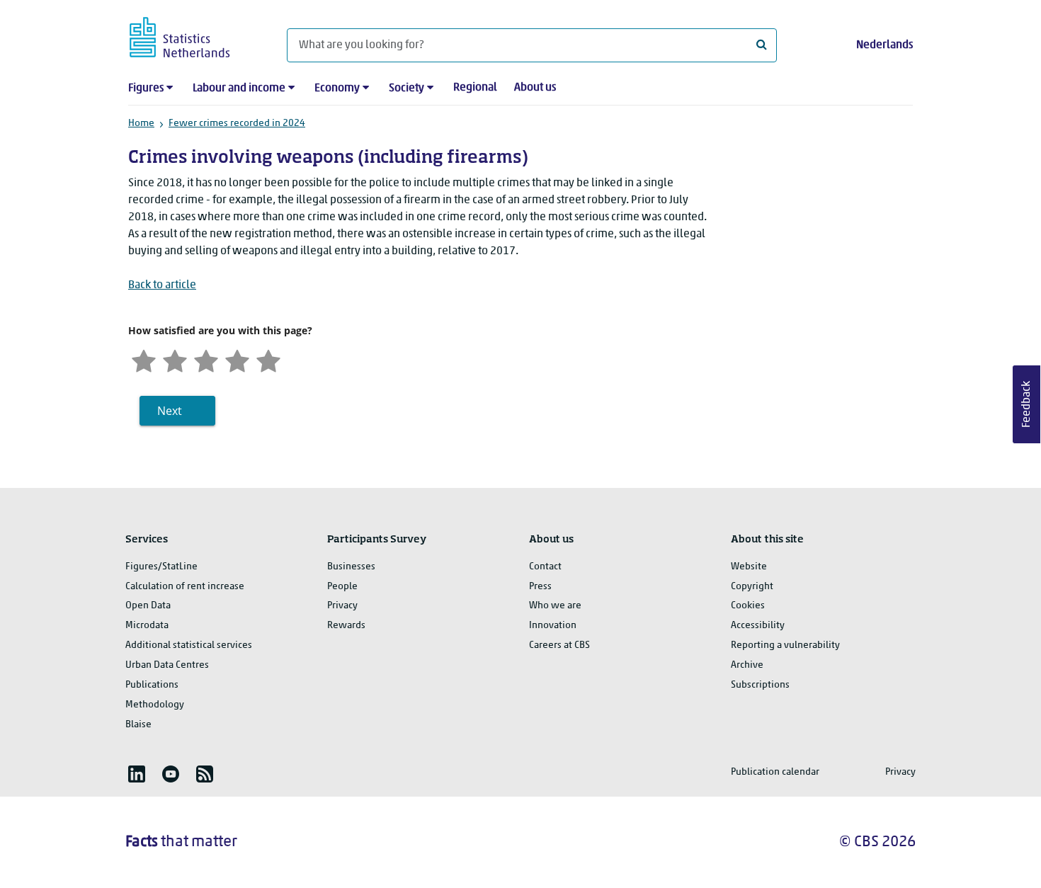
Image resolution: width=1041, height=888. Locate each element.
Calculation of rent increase (184, 586)
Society (406, 88)
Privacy (342, 605)
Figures (146, 88)
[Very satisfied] (268, 359)
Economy (337, 88)
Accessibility (758, 625)
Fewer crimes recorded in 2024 (237, 123)
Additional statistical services (188, 645)
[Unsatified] (174, 359)
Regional (475, 87)
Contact (545, 566)
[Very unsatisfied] (143, 359)
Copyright (752, 586)
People (342, 586)
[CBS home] (193, 35)
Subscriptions (760, 685)
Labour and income (239, 88)
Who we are (555, 605)
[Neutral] (206, 359)
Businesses (351, 566)
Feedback (1027, 404)
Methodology (154, 705)
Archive (747, 665)
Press (540, 586)
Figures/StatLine (161, 566)
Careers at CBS (559, 645)
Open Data (148, 605)
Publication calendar (775, 772)
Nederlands (884, 45)
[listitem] (136, 774)
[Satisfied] (237, 359)
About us (535, 87)
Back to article (162, 285)
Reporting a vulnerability (785, 645)
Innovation (552, 625)
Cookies (748, 605)
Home (141, 123)
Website (749, 566)
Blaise (138, 724)
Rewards (346, 625)
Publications (151, 685)
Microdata (147, 625)
